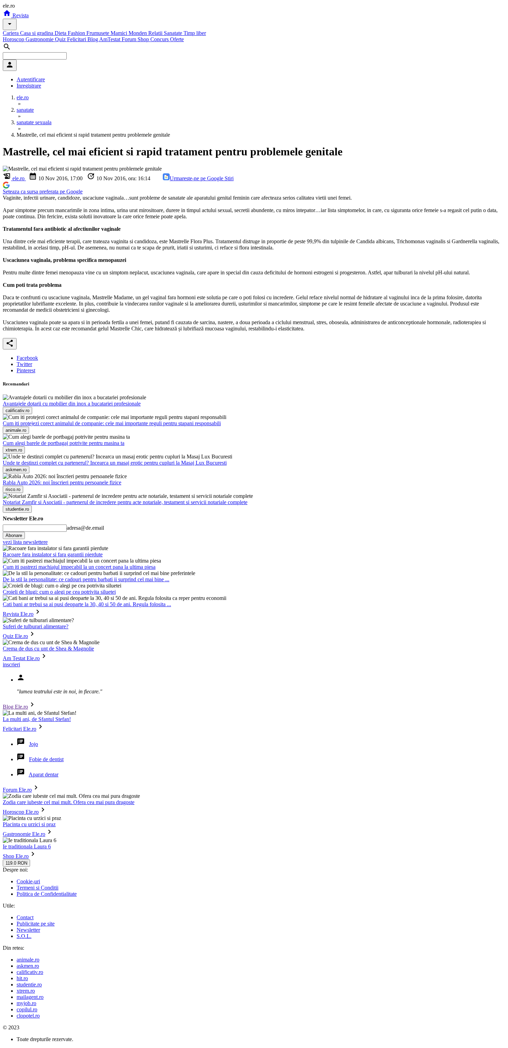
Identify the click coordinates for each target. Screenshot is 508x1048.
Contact (25, 917)
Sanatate (174, 33)
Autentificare (31, 79)
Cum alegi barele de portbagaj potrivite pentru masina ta (63, 443)
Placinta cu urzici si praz (29, 824)
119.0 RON (16, 863)
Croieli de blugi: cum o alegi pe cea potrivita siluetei (59, 592)
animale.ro (28, 960)
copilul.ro (27, 1009)
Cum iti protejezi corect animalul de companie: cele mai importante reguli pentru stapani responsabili (112, 423)
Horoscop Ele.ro (21, 812)
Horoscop (14, 39)
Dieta (61, 33)
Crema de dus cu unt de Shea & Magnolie (48, 648)
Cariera (11, 33)
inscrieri (11, 664)
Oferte (177, 39)
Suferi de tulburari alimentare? (35, 626)
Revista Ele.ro (18, 614)
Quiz (61, 39)
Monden (138, 33)
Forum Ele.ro (17, 790)
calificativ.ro (30, 972)
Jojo (33, 744)
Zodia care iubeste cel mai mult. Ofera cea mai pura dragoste (68, 802)
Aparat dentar (43, 774)
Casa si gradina (37, 33)
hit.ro (22, 978)
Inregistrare (29, 86)
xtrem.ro (26, 991)
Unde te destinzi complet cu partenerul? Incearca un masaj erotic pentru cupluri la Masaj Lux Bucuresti (115, 463)
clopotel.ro (28, 1016)
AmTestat (110, 39)
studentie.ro (29, 984)
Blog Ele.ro (15, 707)
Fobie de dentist (46, 759)
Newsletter (28, 930)
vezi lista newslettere (25, 542)
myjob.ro (26, 1003)
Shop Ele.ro (16, 856)
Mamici (120, 33)
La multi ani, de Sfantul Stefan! (37, 719)
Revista (20, 15)
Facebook (27, 358)
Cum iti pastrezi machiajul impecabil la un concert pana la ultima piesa (79, 567)
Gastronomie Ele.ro (24, 834)
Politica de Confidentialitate (47, 894)
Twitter (24, 364)
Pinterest (26, 370)
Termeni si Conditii (37, 888)
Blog (93, 39)
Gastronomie (40, 39)
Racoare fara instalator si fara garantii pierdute (53, 554)
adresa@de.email (85, 528)
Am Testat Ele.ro (21, 658)
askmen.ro (28, 966)
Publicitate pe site (36, 924)
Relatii (156, 33)
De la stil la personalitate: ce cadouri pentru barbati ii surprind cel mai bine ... (86, 579)
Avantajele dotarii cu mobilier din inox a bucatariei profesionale (72, 404)
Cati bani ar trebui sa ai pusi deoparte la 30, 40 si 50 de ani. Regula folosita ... (87, 604)
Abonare (14, 535)
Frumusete (98, 33)
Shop (144, 39)
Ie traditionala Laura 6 (27, 846)
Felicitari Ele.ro (19, 729)
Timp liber (195, 33)
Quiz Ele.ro (15, 636)
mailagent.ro (30, 997)
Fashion (77, 33)
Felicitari (77, 39)
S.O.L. (24, 936)
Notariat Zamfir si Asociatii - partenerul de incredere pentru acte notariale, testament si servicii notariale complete (125, 502)
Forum (130, 39)
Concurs (160, 39)
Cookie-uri (28, 881)
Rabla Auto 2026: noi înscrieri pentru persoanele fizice (62, 482)
